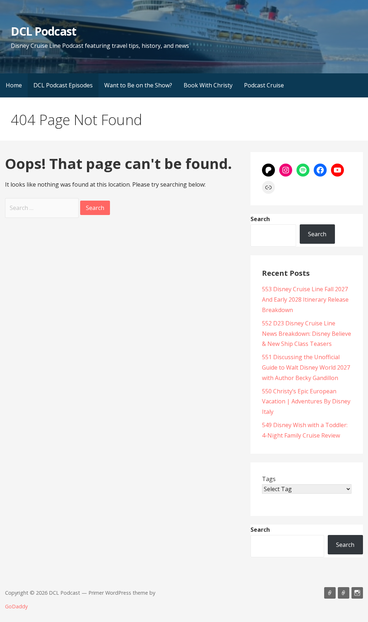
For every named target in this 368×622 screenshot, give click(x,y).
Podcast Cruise (264, 85)
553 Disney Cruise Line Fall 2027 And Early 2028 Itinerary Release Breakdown (305, 299)
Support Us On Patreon (343, 593)
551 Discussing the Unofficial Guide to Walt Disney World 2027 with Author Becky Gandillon (306, 367)
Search (260, 219)
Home (14, 85)
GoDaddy (16, 606)
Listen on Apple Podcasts (330, 593)
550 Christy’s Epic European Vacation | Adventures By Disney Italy (306, 401)
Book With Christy (208, 85)
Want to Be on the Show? (138, 85)
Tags (269, 479)
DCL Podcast (43, 31)
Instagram (357, 593)
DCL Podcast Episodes (63, 85)
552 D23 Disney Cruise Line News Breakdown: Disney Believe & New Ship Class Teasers (306, 333)
